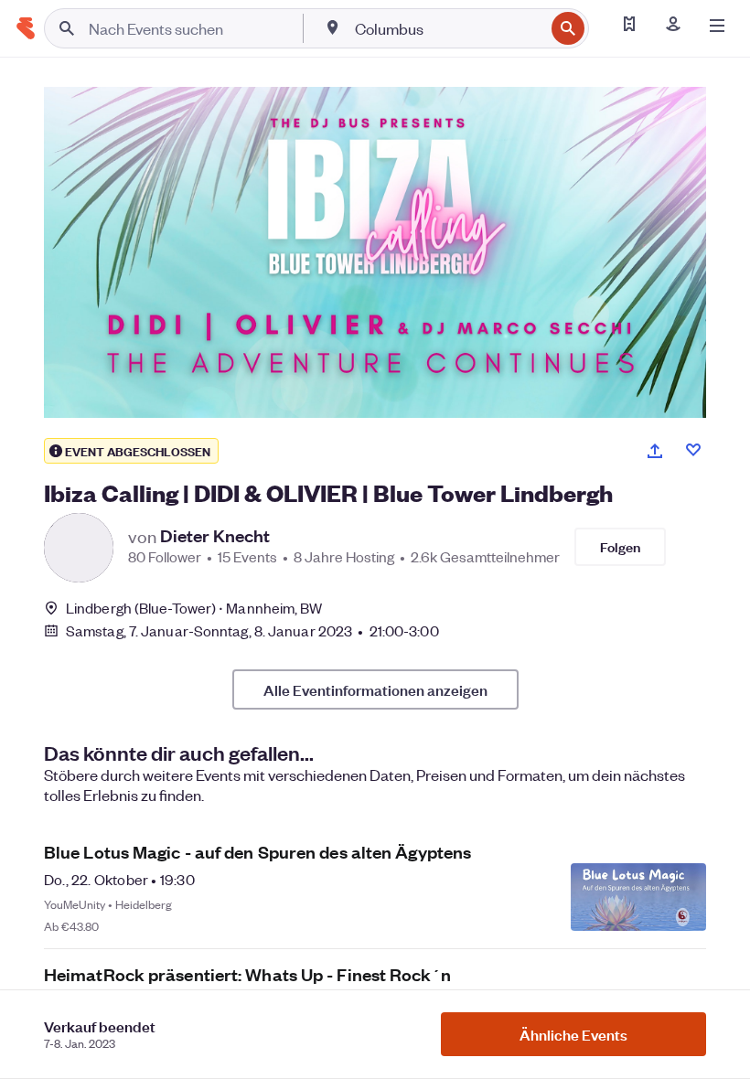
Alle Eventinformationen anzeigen (375, 689)
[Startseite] (26, 28)
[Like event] (693, 450)
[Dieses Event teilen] (655, 451)
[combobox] (448, 28)
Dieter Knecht (215, 536)
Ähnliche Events (573, 1034)
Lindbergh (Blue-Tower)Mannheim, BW (194, 607)
